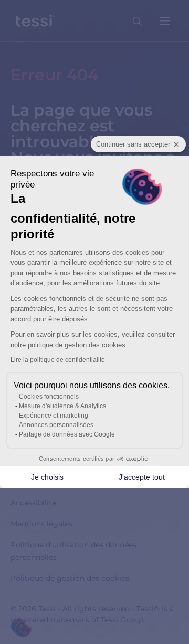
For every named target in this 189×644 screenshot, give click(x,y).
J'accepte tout (142, 477)
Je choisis (47, 477)
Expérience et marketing (53, 415)
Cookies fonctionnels (49, 396)
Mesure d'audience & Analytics (62, 406)
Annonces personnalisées (56, 425)
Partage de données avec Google (67, 434)
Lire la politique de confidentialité (57, 359)
